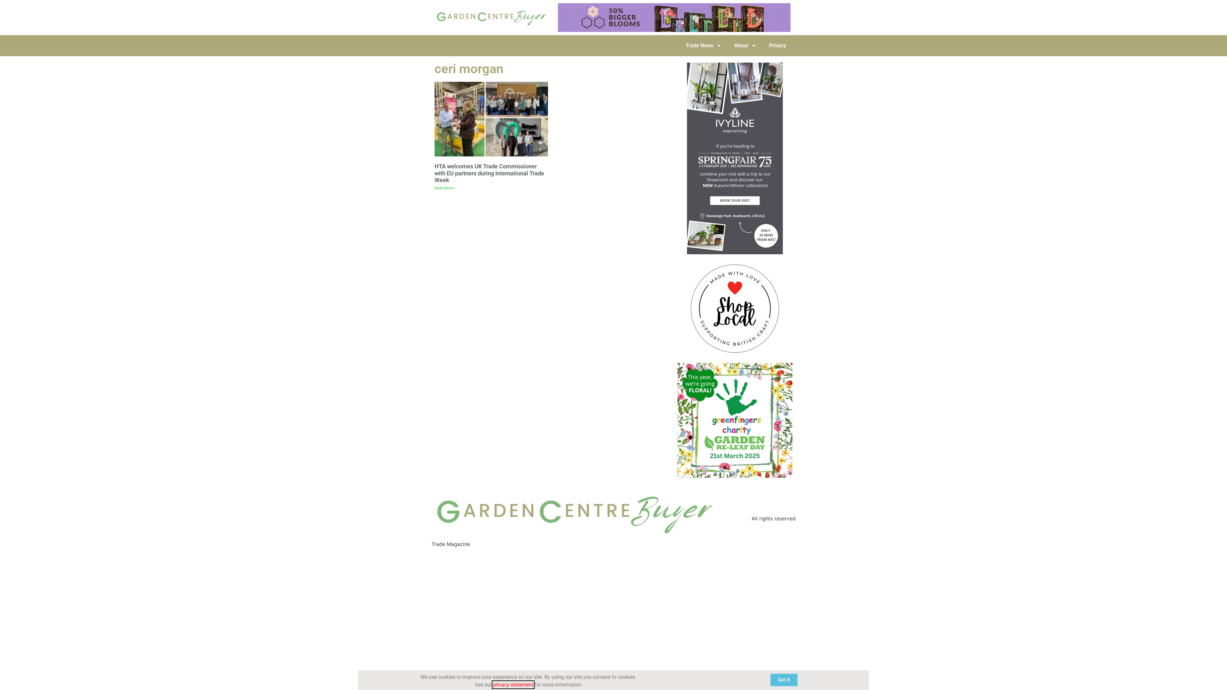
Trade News (699, 45)
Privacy (777, 45)
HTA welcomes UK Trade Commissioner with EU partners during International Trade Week (489, 173)
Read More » (445, 188)
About (741, 45)
